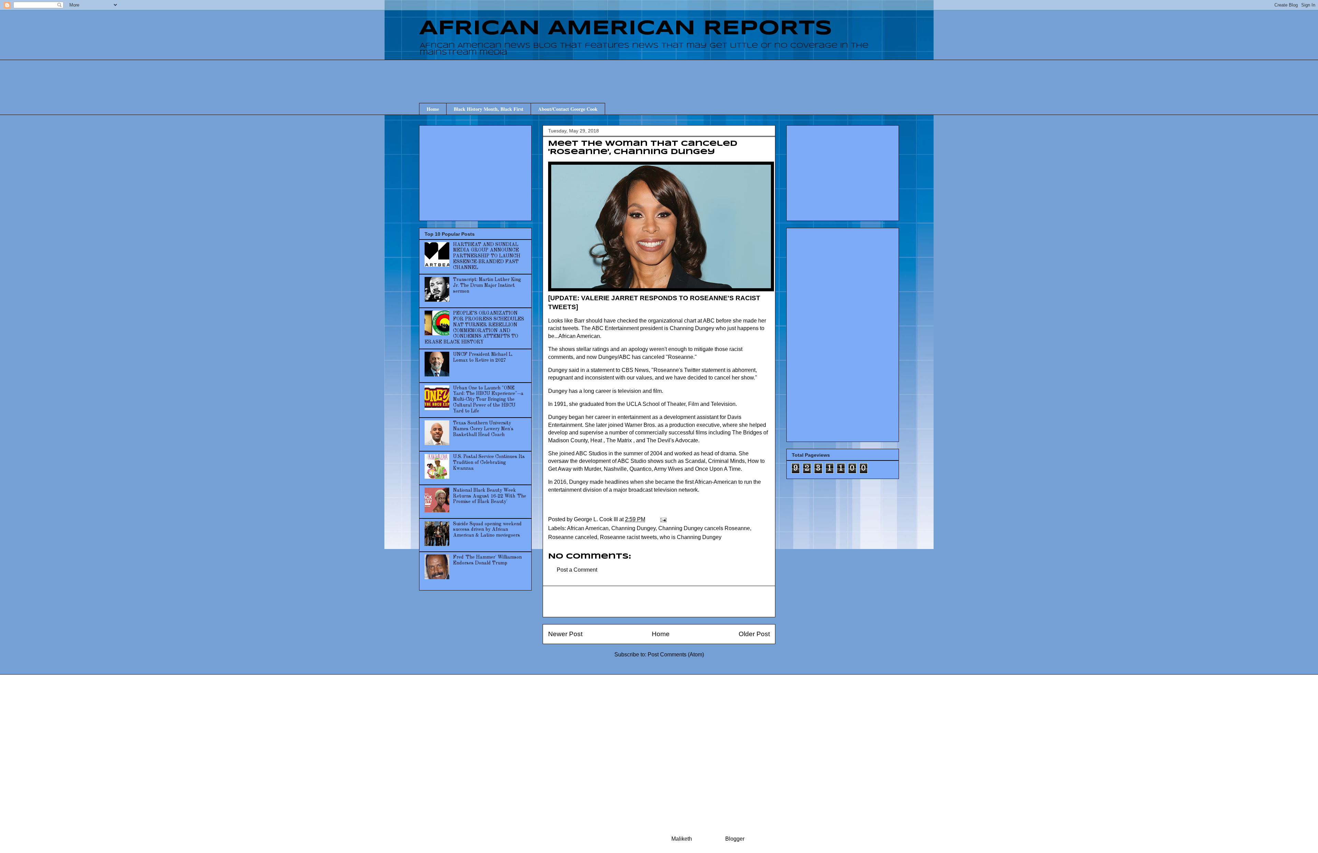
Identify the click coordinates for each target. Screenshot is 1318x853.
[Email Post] (663, 519)
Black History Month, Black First (488, 109)
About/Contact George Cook (568, 109)
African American (588, 528)
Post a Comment (577, 570)
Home (433, 109)
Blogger (734, 839)
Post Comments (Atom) (676, 654)
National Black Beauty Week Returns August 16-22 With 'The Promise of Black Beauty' (489, 496)
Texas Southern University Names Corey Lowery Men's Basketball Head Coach (483, 429)
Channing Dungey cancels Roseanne (704, 528)
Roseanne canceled (572, 537)
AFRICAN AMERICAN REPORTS (625, 28)
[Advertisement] (659, 75)
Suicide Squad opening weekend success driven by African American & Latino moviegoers (487, 530)
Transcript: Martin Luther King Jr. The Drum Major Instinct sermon (487, 285)
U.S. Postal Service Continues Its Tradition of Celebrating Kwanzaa (489, 462)
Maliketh (681, 839)
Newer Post (565, 634)
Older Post (754, 634)
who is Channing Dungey (690, 537)
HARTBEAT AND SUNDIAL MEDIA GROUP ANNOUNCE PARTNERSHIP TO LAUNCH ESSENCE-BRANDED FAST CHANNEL (486, 256)
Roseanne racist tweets (628, 537)
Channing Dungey (633, 528)
